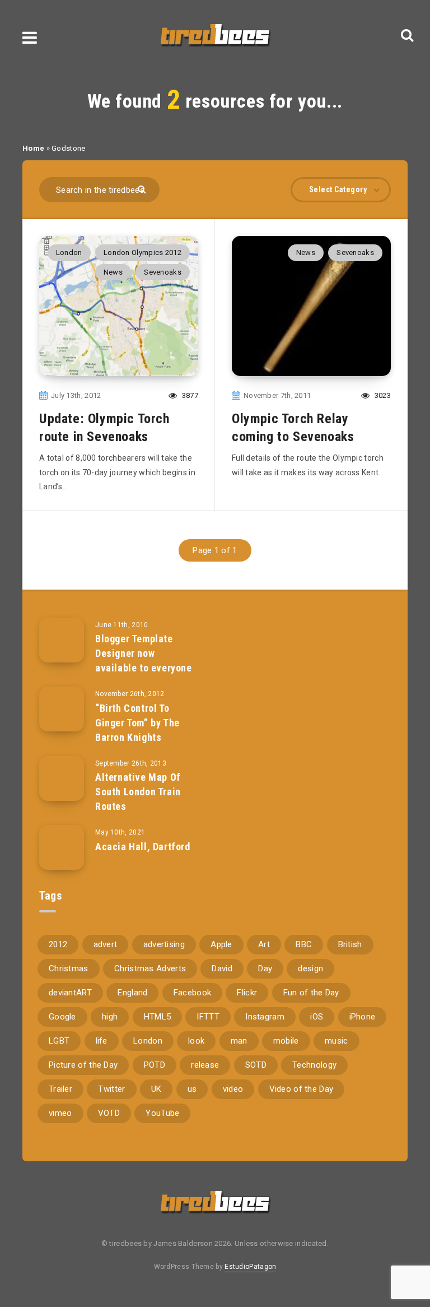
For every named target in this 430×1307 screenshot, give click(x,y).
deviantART (70, 993)
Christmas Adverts (150, 968)
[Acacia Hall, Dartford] (61, 847)
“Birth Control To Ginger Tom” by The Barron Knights (137, 722)
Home (33, 148)
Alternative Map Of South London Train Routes (138, 791)
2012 (58, 944)
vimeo (60, 1113)
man (239, 1041)
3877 (189, 395)
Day (265, 968)
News (113, 272)
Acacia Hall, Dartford (142, 846)
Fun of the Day (311, 993)
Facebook (192, 993)
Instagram (264, 1017)
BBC (304, 944)
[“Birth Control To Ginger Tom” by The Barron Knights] (61, 709)
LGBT (59, 1041)
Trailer (60, 1089)
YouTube (162, 1113)
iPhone (362, 1017)
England (132, 993)
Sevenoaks (162, 272)
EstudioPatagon (250, 1267)
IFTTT (208, 1017)
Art (264, 944)
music (336, 1041)
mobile (286, 1041)
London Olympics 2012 (142, 252)
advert (106, 944)
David (222, 968)
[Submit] (143, 188)
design (310, 968)
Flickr (247, 993)
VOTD (109, 1113)
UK (156, 1089)
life (102, 1041)
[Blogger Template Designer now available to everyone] (61, 640)
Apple (221, 944)
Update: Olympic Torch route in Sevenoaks (104, 427)
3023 (382, 395)
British (350, 944)
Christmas (68, 968)
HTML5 (157, 1017)
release (205, 1065)
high (110, 1017)
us (192, 1089)
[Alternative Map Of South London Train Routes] (61, 778)
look (196, 1041)
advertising (164, 944)
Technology (314, 1065)
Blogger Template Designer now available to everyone (143, 653)
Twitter (111, 1089)
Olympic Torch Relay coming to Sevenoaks (293, 427)
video (233, 1089)
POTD (154, 1065)
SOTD (256, 1065)
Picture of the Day (83, 1065)
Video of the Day (301, 1089)
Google (62, 1017)
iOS (316, 1017)
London (69, 252)
